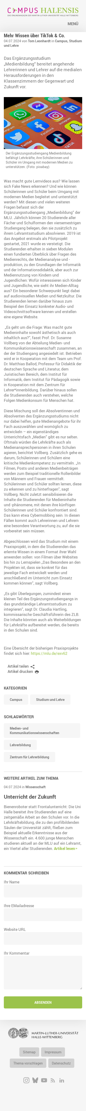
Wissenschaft (35, 787)
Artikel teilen (18, 666)
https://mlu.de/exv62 (49, 653)
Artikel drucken (20, 671)
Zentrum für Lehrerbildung (29, 757)
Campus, (62, 41)
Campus (16, 699)
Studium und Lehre (50, 699)
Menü (73, 23)
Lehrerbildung (20, 745)
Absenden (43, 1002)
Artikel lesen (64, 848)
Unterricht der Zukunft (30, 796)
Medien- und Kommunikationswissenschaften (34, 730)
